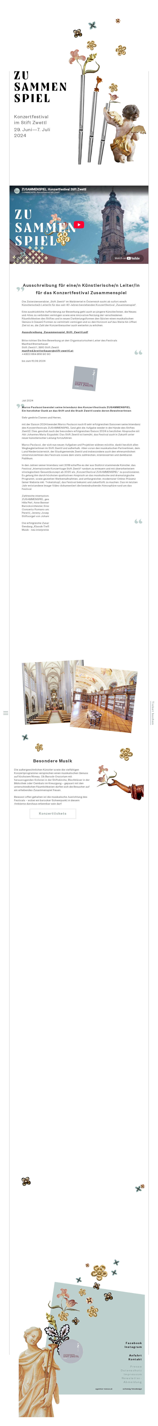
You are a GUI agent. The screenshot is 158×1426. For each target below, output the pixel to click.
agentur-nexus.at (103, 1389)
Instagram (133, 1347)
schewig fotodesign (132, 1389)
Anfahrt (135, 1355)
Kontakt (135, 1359)
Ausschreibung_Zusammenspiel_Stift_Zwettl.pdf (55, 332)
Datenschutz (131, 1370)
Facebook (134, 1343)
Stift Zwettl (81, 623)
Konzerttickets (53, 814)
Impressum (133, 1374)
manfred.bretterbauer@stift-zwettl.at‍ (47, 351)
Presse (136, 1367)
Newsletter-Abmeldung (132, 1380)
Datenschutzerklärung (82, 1197)
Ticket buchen (152, 713)
